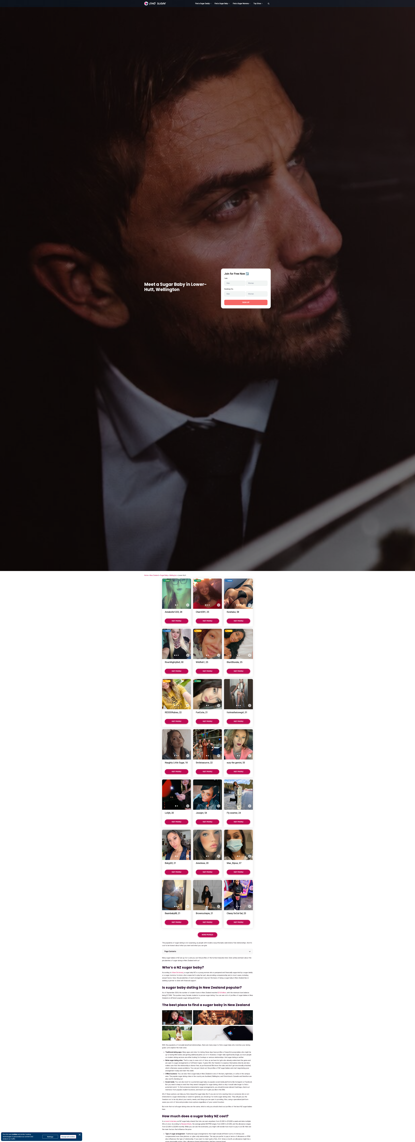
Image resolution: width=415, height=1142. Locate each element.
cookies (14, 1134)
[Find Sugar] (155, 4)
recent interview (170, 1121)
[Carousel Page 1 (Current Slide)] (175, 605)
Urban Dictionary (177, 972)
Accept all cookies (68, 1137)
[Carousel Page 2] (177, 605)
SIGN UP (245, 302)
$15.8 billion (222, 993)
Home (146, 575)
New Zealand (154, 575)
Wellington (173, 575)
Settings (50, 1137)
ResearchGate (186, 1124)
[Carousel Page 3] (209, 605)
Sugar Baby (164, 575)
